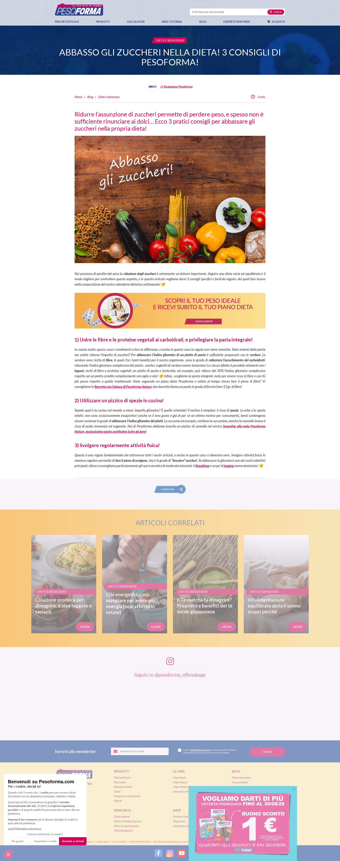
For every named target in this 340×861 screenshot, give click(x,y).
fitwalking (202, 466)
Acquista (278, 21)
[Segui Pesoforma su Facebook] (158, 853)
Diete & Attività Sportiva (127, 821)
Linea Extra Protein (183, 791)
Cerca (277, 11)
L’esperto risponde (236, 21)
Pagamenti (179, 821)
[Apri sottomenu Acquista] (288, 21)
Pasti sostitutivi (122, 777)
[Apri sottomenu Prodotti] (113, 21)
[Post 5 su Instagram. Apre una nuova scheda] (210, 706)
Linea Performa (181, 786)
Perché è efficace (67, 21)
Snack (117, 791)
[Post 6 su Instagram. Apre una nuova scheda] (251, 706)
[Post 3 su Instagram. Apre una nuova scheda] (129, 706)
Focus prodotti (240, 782)
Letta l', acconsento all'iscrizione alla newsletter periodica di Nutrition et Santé (209, 751)
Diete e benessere (109, 97)
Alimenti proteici (123, 786)
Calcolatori (136, 21)
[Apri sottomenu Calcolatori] (148, 21)
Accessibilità (119, 841)
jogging (229, 466)
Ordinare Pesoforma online (187, 816)
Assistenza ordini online (185, 826)
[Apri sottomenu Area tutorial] (185, 21)
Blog (202, 21)
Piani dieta (122, 810)
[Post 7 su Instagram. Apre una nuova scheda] (292, 706)
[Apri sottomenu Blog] (210, 21)
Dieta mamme (122, 816)
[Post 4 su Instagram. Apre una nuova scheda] (170, 706)
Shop (177, 810)
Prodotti (103, 21)
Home (78, 97)
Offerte (118, 800)
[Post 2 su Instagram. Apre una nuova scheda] (89, 706)
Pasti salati (120, 782)
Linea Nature (180, 782)
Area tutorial (172, 21)
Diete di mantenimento (126, 826)
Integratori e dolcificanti (127, 796)
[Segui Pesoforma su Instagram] (170, 853)
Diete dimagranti (123, 830)
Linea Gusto (179, 777)
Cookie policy (103, 841)
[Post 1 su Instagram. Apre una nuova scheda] (48, 706)
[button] (170, 489)
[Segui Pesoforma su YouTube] (182, 853)
